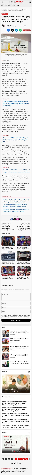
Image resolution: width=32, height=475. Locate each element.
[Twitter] (14, 219)
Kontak (23, 470)
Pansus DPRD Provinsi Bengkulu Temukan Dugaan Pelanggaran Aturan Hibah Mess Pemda (15, 415)
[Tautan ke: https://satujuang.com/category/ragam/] (29, 372)
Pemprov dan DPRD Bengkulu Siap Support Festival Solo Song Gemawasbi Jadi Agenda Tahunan (15, 140)
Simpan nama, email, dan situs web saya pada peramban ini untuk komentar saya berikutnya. (15, 316)
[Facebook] (11, 219)
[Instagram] (17, 219)
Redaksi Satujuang (11, 26)
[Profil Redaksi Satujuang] (3, 25)
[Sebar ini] (8, 30)
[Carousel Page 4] (17, 391)
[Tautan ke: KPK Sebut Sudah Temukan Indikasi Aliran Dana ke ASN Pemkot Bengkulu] (5, 333)
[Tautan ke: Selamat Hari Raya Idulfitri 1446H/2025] (16, 444)
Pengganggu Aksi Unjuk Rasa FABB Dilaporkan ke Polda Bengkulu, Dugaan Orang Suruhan (23, 277)
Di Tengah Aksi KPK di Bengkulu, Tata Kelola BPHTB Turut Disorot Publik (16, 426)
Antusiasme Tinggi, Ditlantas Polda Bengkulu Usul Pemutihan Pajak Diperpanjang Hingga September (14, 403)
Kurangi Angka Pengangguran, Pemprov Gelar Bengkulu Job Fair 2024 (8, 227)
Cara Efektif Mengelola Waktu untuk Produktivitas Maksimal (13, 388)
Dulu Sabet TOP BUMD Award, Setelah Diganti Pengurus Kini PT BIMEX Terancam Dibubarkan (7, 262)
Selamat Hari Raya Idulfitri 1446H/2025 (13, 450)
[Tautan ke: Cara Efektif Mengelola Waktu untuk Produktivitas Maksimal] (16, 384)
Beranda (3, 9)
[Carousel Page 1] (12, 391)
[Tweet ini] (12, 30)
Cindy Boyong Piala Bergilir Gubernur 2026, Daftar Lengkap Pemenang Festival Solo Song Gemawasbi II (16, 103)
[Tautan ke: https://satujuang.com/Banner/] (29, 432)
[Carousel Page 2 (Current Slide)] (14, 391)
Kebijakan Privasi (16, 470)
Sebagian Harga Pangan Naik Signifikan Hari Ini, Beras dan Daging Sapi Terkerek (24, 227)
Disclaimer (15, 468)
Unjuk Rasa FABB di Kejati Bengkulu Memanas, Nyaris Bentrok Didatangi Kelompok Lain (19, 355)
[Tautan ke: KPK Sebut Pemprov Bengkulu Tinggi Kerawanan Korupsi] (5, 341)
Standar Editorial (21, 471)
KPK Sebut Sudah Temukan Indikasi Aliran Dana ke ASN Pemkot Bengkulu (19, 331)
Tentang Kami (4, 472)
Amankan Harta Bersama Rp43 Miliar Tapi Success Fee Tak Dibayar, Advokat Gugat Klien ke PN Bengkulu (19, 362)
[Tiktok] (20, 219)
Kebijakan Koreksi (5, 470)
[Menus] (2, 2)
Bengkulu (7, 9)
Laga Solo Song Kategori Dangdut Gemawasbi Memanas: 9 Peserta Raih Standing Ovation (8, 277)
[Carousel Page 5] (19, 391)
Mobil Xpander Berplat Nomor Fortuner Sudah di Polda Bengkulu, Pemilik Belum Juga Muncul (23, 262)
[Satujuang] (16, 1)
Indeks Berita (23, 468)
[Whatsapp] (20, 30)
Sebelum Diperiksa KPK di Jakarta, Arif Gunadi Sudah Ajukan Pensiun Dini (19, 347)
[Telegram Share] (16, 30)
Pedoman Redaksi (5, 471)
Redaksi (13, 471)
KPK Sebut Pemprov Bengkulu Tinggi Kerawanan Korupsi (19, 339)
